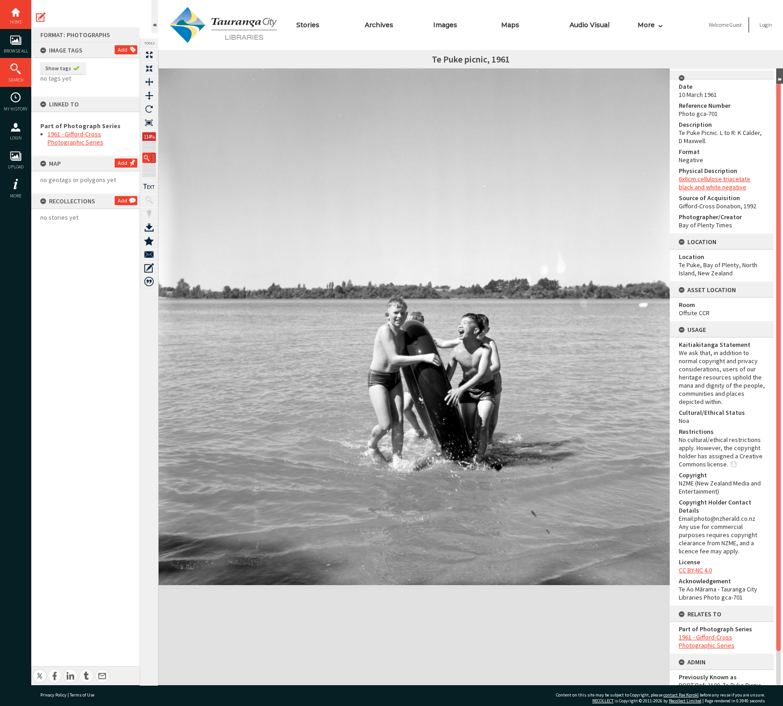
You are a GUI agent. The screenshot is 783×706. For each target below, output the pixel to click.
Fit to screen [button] (149, 68)
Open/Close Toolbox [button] (154, 16)
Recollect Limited (685, 701)
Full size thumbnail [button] (149, 55)
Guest (736, 24)
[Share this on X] (40, 671)
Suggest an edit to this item (41, 17)
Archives (379, 25)
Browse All (16, 51)
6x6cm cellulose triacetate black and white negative (714, 183)
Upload (16, 167)
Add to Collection (149, 241)
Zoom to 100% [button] (149, 123)
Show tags (58, 68)
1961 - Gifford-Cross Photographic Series (75, 138)
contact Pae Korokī (681, 695)
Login (16, 138)
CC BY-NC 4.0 (695, 570)
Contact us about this (149, 254)
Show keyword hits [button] (149, 200)
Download (149, 227)
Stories (307, 25)
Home (16, 22)
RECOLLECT (603, 701)
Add (122, 49)
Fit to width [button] (149, 82)
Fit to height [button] (149, 95)
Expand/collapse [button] (779, 76)
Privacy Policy (53, 695)
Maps (510, 25)
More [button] (15, 196)
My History (16, 109)
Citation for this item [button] (149, 281)
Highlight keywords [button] (149, 214)
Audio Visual (589, 25)
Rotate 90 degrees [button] (149, 109)
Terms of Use (82, 695)
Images (445, 25)
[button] (149, 158)
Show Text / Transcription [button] (149, 186)
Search (16, 80)
